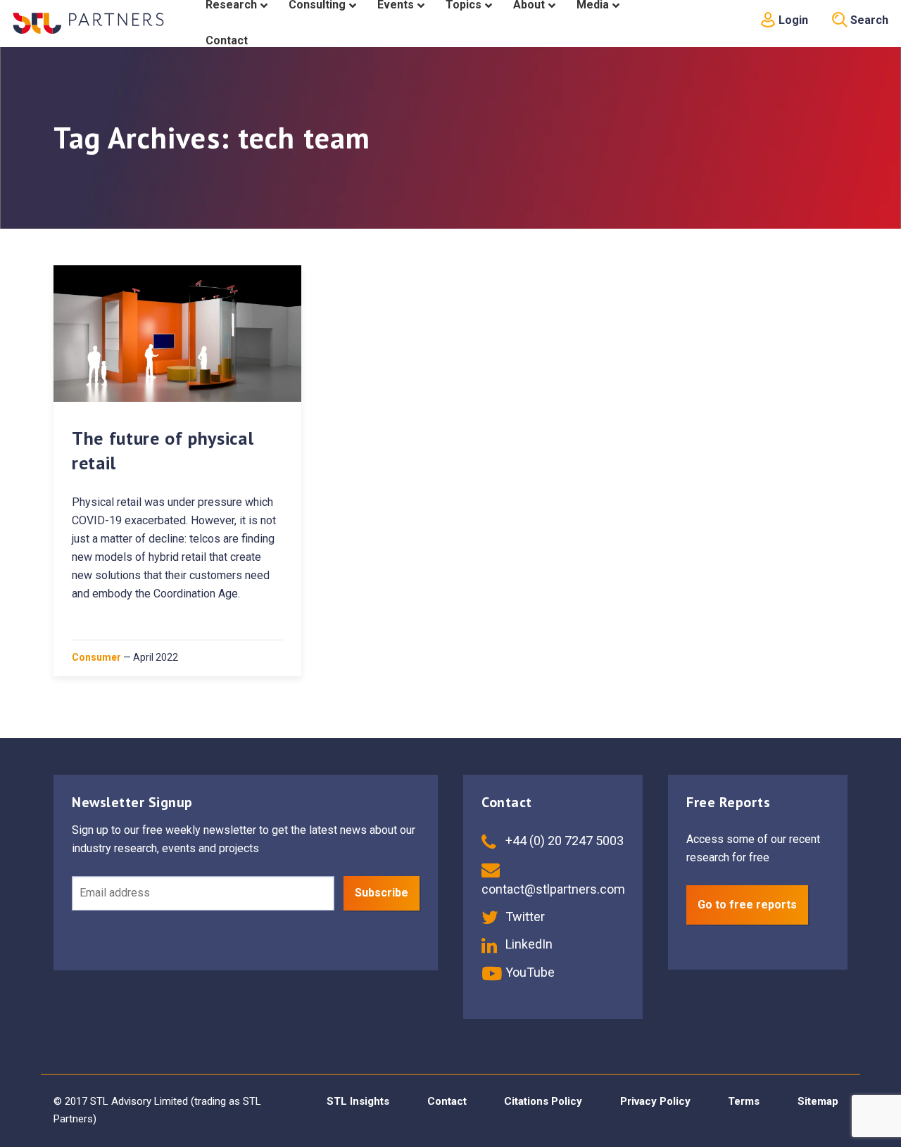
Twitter (524, 916)
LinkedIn (528, 944)
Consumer (96, 657)
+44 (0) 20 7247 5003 (563, 840)
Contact (447, 1101)
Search (868, 20)
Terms (744, 1101)
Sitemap (818, 1101)
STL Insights (358, 1101)
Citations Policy (543, 1101)
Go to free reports (747, 904)
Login (792, 20)
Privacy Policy (655, 1101)
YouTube (529, 972)
